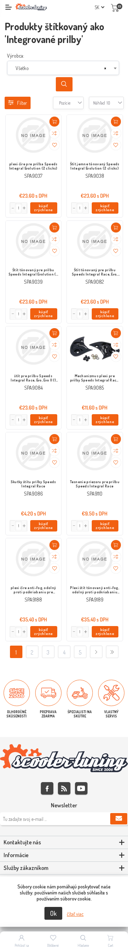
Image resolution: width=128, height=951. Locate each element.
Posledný (112, 652)
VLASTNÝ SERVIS (111, 714)
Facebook (47, 788)
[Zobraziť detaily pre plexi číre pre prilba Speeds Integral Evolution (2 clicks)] (34, 135)
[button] (24, 208)
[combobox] (63, 68)
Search (64, 84)
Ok (53, 913)
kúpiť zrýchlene (43, 207)
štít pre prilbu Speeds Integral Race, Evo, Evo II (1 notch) (33, 378)
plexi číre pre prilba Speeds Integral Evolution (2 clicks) (33, 166)
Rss (64, 788)
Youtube (81, 788)
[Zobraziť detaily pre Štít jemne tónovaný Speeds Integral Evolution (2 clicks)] (95, 135)
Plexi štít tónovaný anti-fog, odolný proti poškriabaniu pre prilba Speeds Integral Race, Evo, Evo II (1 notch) (94, 590)
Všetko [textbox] (22, 68)
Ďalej (96, 652)
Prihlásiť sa (22, 945)
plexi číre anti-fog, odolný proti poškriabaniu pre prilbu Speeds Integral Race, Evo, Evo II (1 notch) (33, 590)
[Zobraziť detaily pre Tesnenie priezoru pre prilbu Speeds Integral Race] (95, 453)
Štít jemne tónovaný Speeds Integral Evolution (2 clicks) (94, 166)
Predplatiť (118, 818)
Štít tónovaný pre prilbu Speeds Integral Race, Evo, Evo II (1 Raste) (95, 272)
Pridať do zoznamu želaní (54, 145)
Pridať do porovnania (54, 133)
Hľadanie (83, 945)
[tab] (64, 842)
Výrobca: (15, 56)
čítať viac (75, 914)
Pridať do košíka (54, 122)
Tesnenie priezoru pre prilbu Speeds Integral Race (94, 484)
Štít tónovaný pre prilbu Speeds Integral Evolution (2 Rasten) (33, 272)
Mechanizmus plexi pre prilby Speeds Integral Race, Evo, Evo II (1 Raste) (94, 378)
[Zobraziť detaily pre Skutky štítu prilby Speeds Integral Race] (34, 453)
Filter (22, 103)
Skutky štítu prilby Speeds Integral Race (33, 484)
